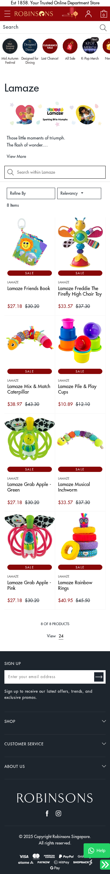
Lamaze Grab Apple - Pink (29, 585)
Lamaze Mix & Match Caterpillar (28, 389)
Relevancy (69, 193)
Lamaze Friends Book (28, 288)
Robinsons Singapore (71, 837)
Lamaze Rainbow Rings (75, 585)
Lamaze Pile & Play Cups (77, 389)
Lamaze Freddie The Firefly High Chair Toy (80, 291)
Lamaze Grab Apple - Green (29, 487)
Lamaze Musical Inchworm (74, 487)
